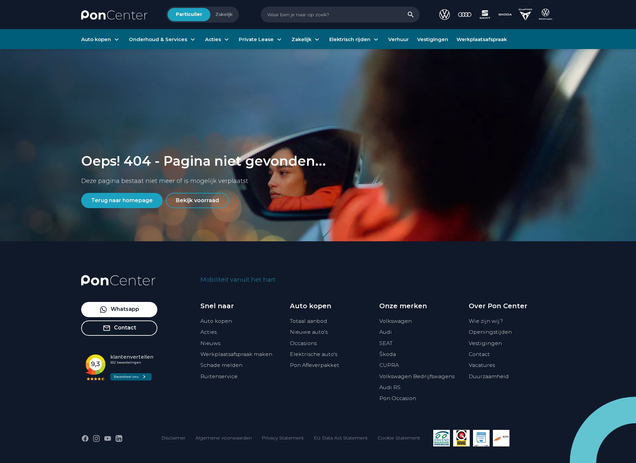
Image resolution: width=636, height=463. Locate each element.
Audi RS (389, 387)
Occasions (303, 343)
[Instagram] (96, 438)
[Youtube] (108, 438)
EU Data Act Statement (341, 438)
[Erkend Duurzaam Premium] (441, 438)
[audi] (464, 14)
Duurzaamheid (489, 376)
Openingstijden (490, 332)
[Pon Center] (114, 14)
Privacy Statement (283, 438)
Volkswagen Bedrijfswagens (416, 376)
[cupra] (525, 14)
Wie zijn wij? (486, 321)
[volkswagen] (444, 14)
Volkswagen (395, 321)
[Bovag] (461, 438)
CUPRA (389, 365)
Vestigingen (485, 343)
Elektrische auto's (313, 354)
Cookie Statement (399, 438)
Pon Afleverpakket (314, 365)
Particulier (189, 14)
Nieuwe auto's (309, 332)
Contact (479, 354)
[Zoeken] (411, 15)
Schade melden (221, 365)
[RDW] (501, 438)
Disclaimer (173, 438)
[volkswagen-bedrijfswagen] (545, 14)
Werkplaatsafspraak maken (236, 354)
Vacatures (482, 365)
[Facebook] (85, 438)
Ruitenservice (219, 376)
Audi (385, 332)
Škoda (387, 354)
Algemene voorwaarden (223, 438)
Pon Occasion (397, 398)
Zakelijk (224, 14)
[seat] (485, 14)
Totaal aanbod (308, 321)
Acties (208, 332)
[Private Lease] (481, 438)
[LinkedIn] (119, 438)
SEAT (386, 343)
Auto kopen (216, 321)
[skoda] (505, 14)
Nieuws (210, 343)
